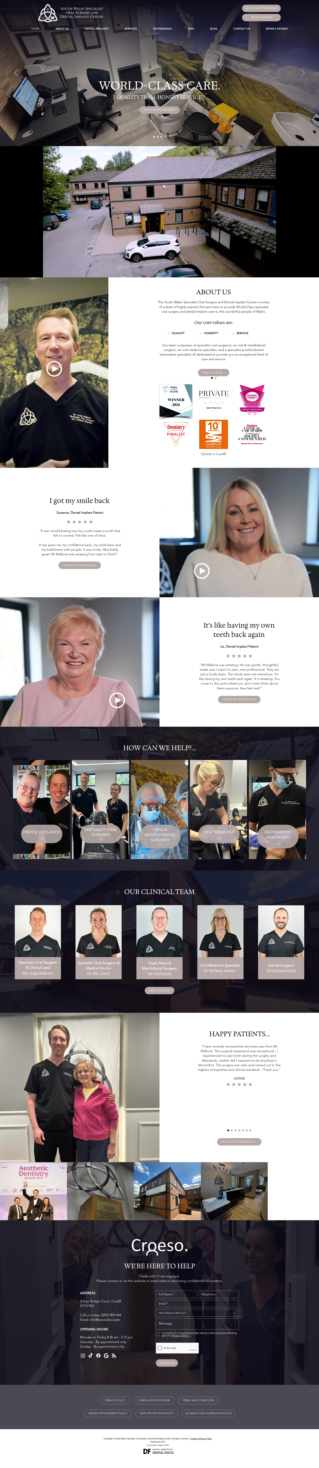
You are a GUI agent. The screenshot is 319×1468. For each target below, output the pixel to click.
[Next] (303, 73)
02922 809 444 (111, 1328)
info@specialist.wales (105, 1333)
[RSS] (114, 1368)
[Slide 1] (154, 137)
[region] (38, 944)
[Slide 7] (250, 1130)
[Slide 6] (247, 1130)
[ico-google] (106, 1368)
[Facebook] (98, 1368)
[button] (54, 369)
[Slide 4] (165, 137)
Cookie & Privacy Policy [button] (201, 1451)
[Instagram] (83, 1368)
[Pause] (30, 272)
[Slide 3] (161, 137)
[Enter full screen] (288, 272)
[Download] (41, 839)
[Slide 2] (157, 137)
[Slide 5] (243, 1130)
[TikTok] (90, 1368)
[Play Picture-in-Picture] (282, 272)
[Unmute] (36, 272)
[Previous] (16, 73)
